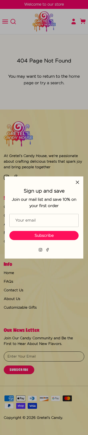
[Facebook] (47, 250)
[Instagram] (40, 250)
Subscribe (44, 236)
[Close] (77, 182)
